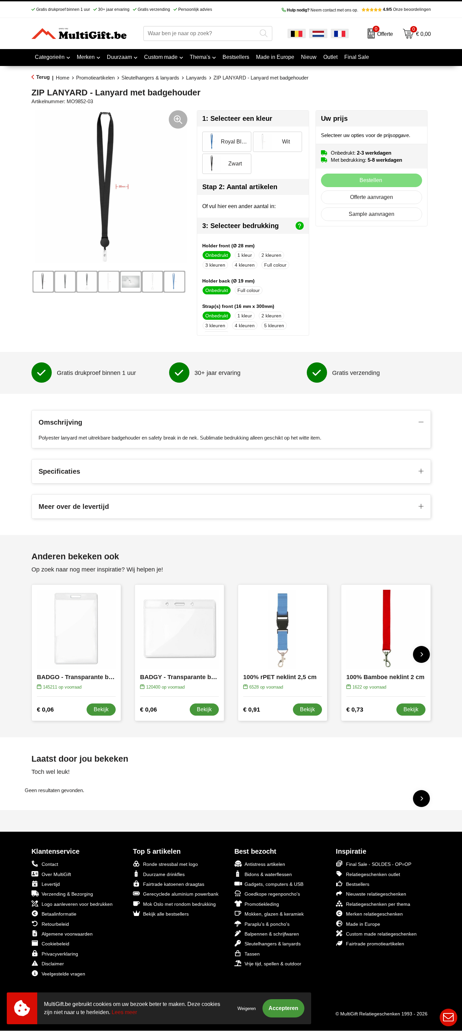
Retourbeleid (55, 924)
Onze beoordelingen (407, 9)
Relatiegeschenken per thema (378, 904)
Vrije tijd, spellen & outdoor (273, 963)
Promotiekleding (262, 904)
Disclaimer (53, 963)
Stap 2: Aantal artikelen (239, 186)
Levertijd (51, 884)
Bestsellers (357, 884)
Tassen (252, 954)
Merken (86, 57)
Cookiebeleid (55, 943)
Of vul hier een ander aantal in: (239, 206)
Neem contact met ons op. (322, 10)
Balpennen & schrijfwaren (272, 934)
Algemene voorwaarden (67, 934)
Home (62, 78)
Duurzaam (119, 57)
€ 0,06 (45, 709)
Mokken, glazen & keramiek (274, 914)
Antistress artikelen (265, 864)
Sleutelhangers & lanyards (150, 78)
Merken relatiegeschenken (374, 914)
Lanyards (196, 78)
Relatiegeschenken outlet (373, 874)
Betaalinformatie (59, 914)
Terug (43, 77)
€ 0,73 (354, 709)
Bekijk (101, 709)
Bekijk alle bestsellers (166, 914)
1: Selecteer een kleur (237, 118)
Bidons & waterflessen (268, 874)
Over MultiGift (56, 874)
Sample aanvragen (371, 214)
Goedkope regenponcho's (272, 894)
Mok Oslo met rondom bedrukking (179, 904)
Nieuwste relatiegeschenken (376, 894)
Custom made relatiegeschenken (381, 934)
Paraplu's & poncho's (267, 924)
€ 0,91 (251, 709)
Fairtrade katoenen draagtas (173, 884)
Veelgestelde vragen (63, 974)
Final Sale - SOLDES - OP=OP (378, 864)
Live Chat (448, 1017)
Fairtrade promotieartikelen (375, 943)
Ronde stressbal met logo (170, 864)
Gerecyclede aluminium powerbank (180, 894)
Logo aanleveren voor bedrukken (77, 904)
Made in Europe (363, 924)
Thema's (200, 57)
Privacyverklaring (60, 954)
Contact (50, 864)
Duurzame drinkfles (164, 874)
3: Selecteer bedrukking (240, 225)
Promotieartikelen (95, 78)
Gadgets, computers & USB (274, 884)
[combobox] (200, 33)
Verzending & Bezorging (67, 894)
